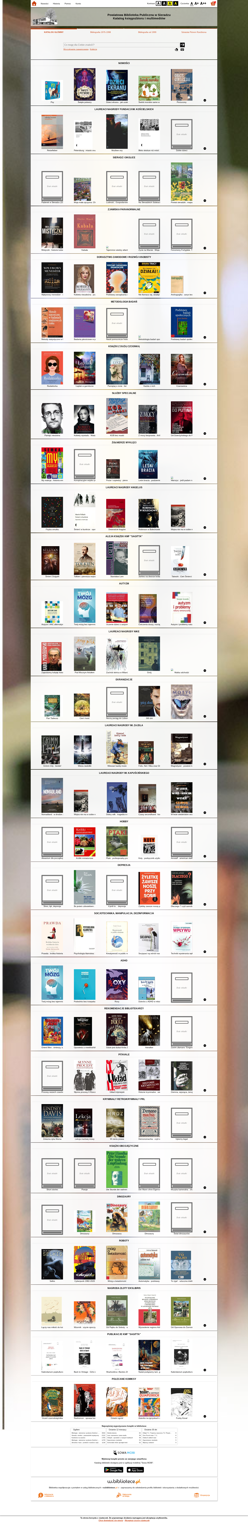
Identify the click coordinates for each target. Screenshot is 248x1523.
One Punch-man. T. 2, (150, 1435)
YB (170, 3)
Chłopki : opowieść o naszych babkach (120, 1437)
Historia (56, 3)
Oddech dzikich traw (149, 1437)
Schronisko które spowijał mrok (117, 1442)
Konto (78, 3)
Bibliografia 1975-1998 (100, 32)
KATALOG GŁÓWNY (53, 32)
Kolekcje (93, 49)
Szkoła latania (112, 1433)
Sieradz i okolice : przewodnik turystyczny (85, 1435)
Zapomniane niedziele (114, 1440)
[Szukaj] (182, 45)
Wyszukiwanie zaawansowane (76, 49)
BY (175, 3)
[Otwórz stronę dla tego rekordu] (52, 90)
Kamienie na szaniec (78, 1437)
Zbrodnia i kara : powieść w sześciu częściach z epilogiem (91, 1442)
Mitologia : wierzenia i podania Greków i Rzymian (88, 1433)
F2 (203, 3)
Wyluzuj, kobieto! (148, 1442)
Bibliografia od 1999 (147, 32)
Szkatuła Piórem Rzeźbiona (193, 32)
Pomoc (68, 3)
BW (164, 3)
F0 (191, 3)
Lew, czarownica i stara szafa (116, 1435)
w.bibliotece (110, 1487)
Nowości (44, 3)
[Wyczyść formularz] (176, 49)
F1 (196, 3)
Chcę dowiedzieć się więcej (111, 1520)
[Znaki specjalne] (182, 49)
